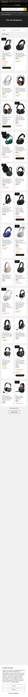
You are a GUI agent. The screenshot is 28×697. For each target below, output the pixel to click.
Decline (13, 689)
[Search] (25, 9)
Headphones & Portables (10, 12)
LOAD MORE (14, 412)
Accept (13, 685)
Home (2, 12)
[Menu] (2, 5)
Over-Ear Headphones (6, 14)
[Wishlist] (23, 5)
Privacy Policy (15, 682)
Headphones (20, 12)
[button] (26, 5)
